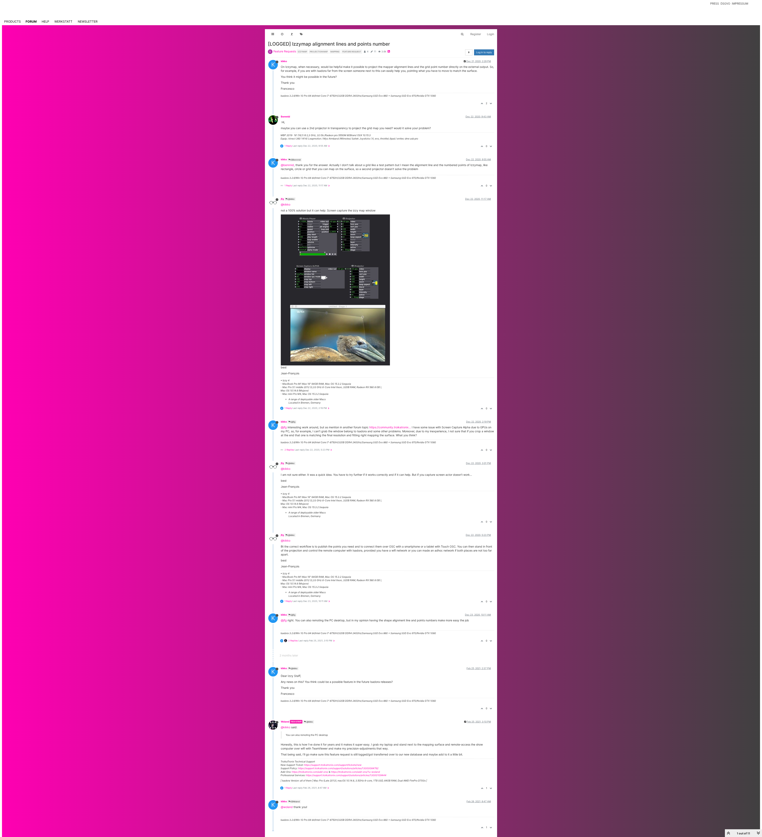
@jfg (293, 422)
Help (45, 21)
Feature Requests (284, 51)
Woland (285, 721)
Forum (31, 21)
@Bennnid (296, 160)
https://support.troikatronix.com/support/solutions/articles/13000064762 (338, 768)
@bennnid (287, 165)
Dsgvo (725, 3)
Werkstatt (63, 21)
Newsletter (88, 21)
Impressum (740, 3)
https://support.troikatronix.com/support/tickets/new (333, 764)
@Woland (295, 801)
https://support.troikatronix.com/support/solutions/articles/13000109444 (346, 775)
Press (714, 3)
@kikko (291, 199)
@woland (287, 807)
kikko (284, 61)
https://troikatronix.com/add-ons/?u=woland (355, 771)
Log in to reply (484, 52)
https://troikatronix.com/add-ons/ (310, 771)
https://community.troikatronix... (390, 427)
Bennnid (285, 116)
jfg (282, 198)
